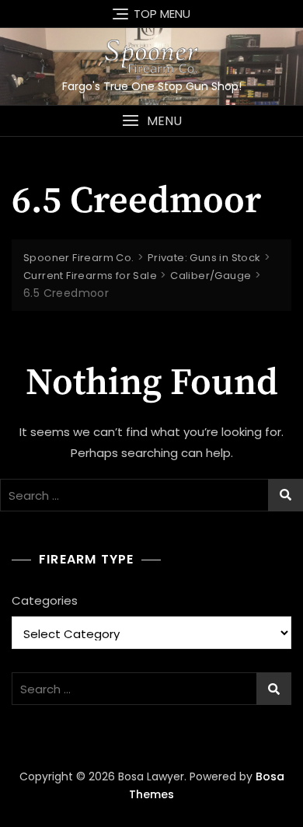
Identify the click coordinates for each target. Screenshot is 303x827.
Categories (45, 600)
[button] (151, 120)
